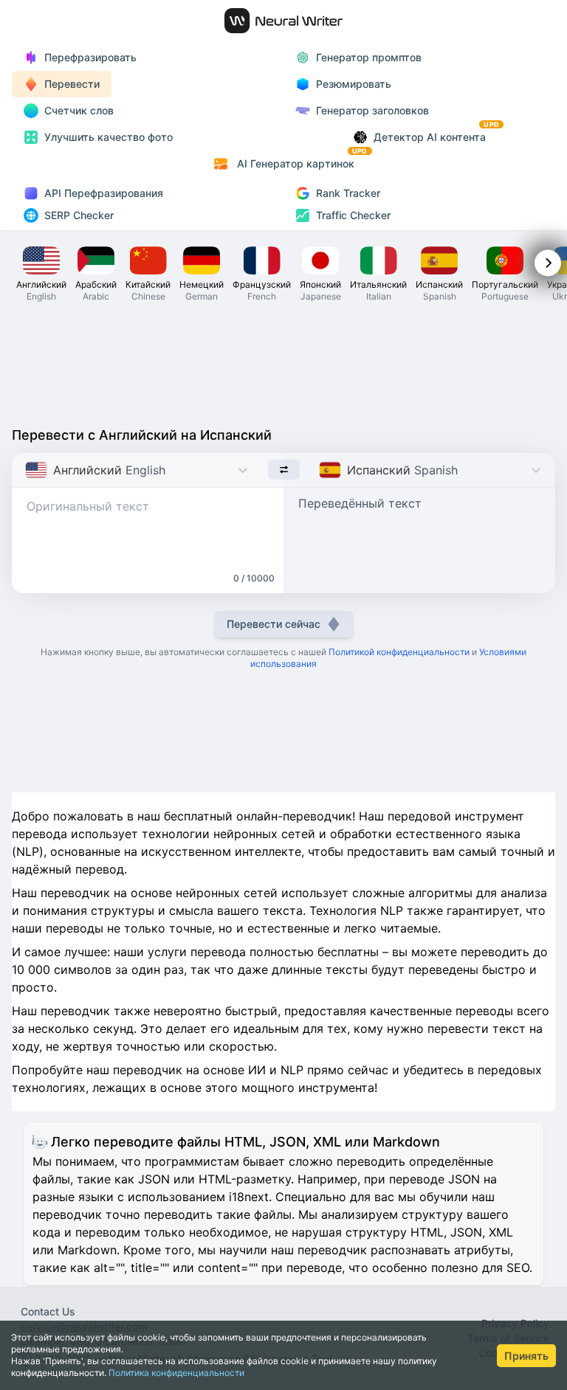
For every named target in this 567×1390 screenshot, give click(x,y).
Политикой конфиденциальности (399, 651)
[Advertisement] (283, 363)
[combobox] (27, 470)
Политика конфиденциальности (176, 1372)
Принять (526, 1355)
